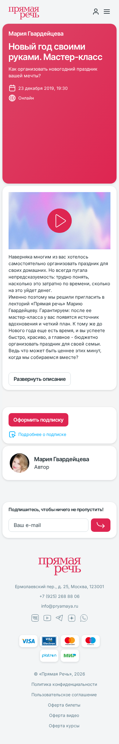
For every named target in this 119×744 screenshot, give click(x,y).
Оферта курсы (64, 725)
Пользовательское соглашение (64, 694)
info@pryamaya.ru (59, 606)
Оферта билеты (64, 704)
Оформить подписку (38, 420)
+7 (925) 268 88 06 (59, 596)
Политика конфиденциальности (64, 684)
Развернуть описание (40, 379)
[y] (100, 525)
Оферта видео (64, 715)
